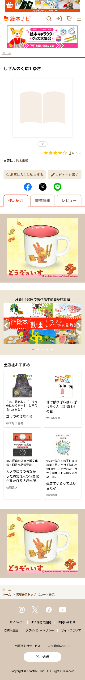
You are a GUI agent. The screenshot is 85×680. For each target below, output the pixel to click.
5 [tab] (52, 349)
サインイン (17, 622)
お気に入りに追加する (26, 174)
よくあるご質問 (41, 622)
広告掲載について (59, 645)
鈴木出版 (22, 160)
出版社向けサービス (27, 645)
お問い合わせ (66, 622)
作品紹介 (15, 200)
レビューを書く (66, 174)
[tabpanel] (42, 320)
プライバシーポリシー (40, 630)
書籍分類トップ (26, 594)
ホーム (6, 53)
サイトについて (71, 630)
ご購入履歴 (11, 630)
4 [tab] (47, 349)
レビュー (69, 200)
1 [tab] (33, 349)
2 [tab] (37, 349)
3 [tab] (42, 349)
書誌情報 (42, 200)
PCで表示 (42, 657)
